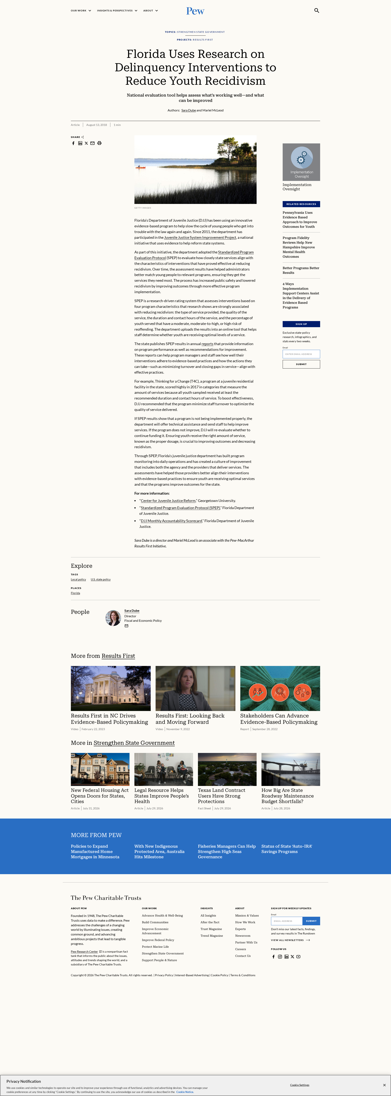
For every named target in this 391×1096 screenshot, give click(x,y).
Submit (301, 364)
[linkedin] (80, 143)
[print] (99, 143)
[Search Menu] (317, 10)
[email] (92, 143)
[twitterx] (86, 143)
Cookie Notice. (185, 1091)
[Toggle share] (317, 132)
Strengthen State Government (134, 742)
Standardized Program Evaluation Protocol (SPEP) (180, 507)
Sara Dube (131, 610)
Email (285, 348)
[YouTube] (298, 956)
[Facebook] (273, 956)
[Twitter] (292, 956)
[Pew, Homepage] (195, 10)
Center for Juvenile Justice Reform (168, 500)
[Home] (106, 898)
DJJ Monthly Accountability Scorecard (171, 520)
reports (207, 343)
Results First (118, 656)
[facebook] (73, 143)
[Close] (384, 1085)
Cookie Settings (299, 1085)
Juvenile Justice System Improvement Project (200, 237)
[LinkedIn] (286, 956)
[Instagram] (280, 956)
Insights (207, 908)
